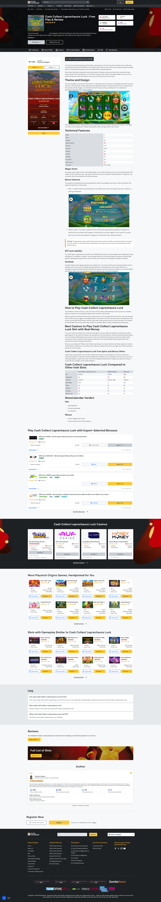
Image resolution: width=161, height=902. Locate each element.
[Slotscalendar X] (118, 848)
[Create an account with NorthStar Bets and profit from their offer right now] (127, 450)
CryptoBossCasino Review (91, 541)
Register (59, 822)
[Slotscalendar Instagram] (121, 848)
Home (29, 846)
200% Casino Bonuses (55, 853)
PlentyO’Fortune (112, 371)
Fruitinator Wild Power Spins (99, 637)
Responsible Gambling (34, 858)
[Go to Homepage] (33, 2)
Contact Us (31, 866)
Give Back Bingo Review (37, 541)
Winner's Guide (97, 848)
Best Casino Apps (54, 863)
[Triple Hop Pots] (87, 660)
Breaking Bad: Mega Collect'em (73, 602)
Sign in (94, 822)
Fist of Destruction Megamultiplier (46, 657)
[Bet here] (35, 556)
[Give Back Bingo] (40, 535)
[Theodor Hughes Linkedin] (131, 773)
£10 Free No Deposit (76, 860)
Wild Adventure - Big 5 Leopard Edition (73, 637)
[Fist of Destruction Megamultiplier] (34, 660)
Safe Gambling (32, 861)
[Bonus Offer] (34, 596)
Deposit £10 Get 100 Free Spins (58, 858)
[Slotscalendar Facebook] (115, 848)
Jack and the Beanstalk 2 (73, 657)
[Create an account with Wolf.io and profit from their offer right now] (127, 469)
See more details (42, 127)
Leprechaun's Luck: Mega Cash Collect (126, 602)
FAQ (29, 853)
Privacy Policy (31, 856)
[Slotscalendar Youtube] (125, 848)
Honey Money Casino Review (118, 541)
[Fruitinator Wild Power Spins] (87, 640)
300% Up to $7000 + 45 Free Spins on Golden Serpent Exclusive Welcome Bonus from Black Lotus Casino (74, 494)
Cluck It (123, 580)
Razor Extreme (45, 637)
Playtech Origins (44, 33)
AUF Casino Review (62, 541)
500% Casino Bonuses (55, 846)
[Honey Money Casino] (120, 535)
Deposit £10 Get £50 (55, 856)
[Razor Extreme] (34, 640)
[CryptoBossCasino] (93, 535)
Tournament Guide (98, 846)
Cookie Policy (31, 863)
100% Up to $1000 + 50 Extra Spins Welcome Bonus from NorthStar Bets (63, 436)
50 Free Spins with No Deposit (79, 846)
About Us (30, 848)
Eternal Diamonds (126, 657)
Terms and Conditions (34, 869)
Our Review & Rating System (35, 871)
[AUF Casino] (67, 535)
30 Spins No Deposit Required (79, 848)
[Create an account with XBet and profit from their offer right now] (127, 488)
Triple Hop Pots (99, 657)
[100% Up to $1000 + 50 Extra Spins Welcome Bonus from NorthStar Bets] (33, 437)
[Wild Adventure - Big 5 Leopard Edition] (61, 640)
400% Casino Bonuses (55, 848)
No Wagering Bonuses (55, 861)
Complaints (31, 851)
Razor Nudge (125, 637)
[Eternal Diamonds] (114, 660)
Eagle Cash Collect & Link (99, 580)
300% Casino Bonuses (55, 851)
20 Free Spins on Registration (79, 855)
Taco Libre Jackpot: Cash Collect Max (46, 580)
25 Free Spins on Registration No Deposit (80, 852)
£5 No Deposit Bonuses (77, 863)
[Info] (4, 898)
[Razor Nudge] (114, 640)
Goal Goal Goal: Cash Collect (73, 580)
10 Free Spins (74, 858)
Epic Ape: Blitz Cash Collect (99, 602)
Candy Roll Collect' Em (46, 602)
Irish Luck (126, 371)
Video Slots (43, 112)
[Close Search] (88, 2)
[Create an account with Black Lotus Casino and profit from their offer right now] (127, 508)
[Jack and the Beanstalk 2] (61, 660)
